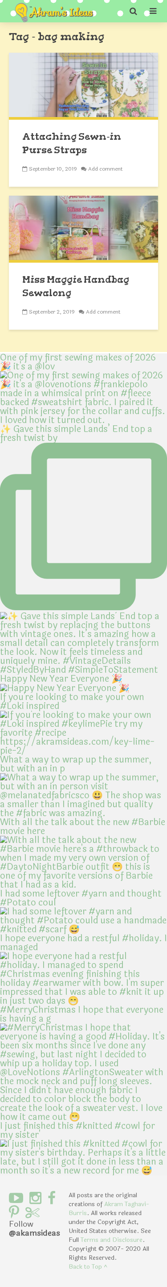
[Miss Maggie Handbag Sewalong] (83, 228)
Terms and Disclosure (112, 1240)
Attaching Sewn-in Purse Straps (71, 143)
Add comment (105, 169)
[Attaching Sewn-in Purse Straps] (83, 85)
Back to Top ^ (88, 1266)
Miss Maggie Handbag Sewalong (75, 286)
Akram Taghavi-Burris (109, 1208)
